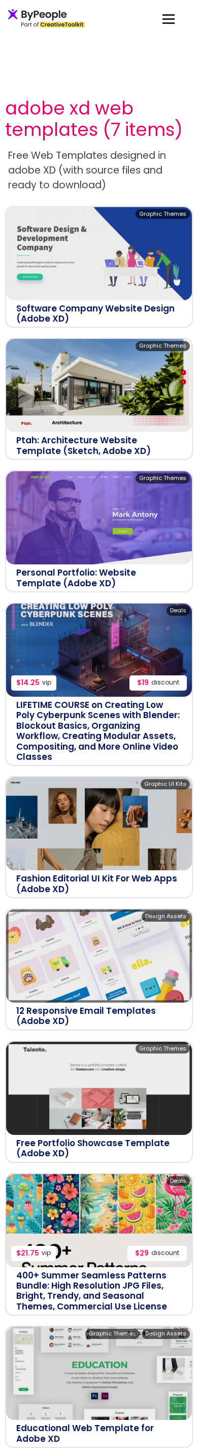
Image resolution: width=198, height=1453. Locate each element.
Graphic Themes (162, 214)
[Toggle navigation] (168, 18)
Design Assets (165, 916)
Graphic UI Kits (165, 784)
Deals (178, 610)
